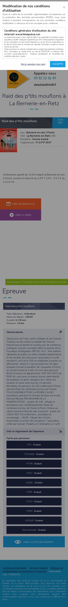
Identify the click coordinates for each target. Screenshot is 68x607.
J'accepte (57, 64)
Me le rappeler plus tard (33, 64)
